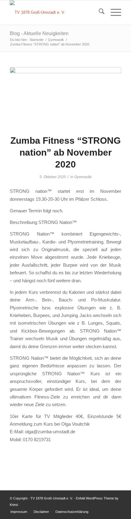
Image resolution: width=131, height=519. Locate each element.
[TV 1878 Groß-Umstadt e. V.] (54, 12)
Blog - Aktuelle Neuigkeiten (39, 33)
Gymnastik (83, 177)
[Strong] (65, 97)
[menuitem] (98, 12)
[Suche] (98, 12)
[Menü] (112, 12)
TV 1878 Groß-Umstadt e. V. (51, 498)
